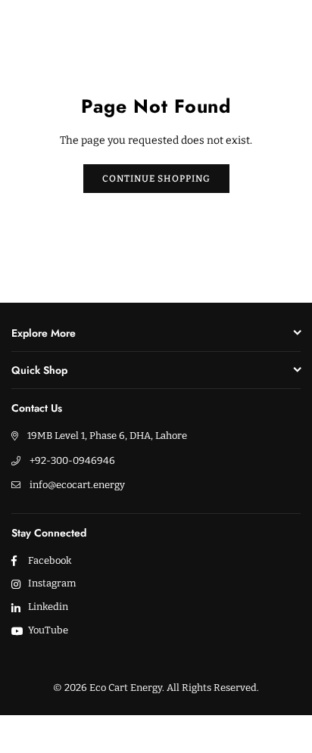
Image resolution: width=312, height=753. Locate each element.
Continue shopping (156, 178)
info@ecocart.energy (77, 484)
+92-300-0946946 (72, 460)
